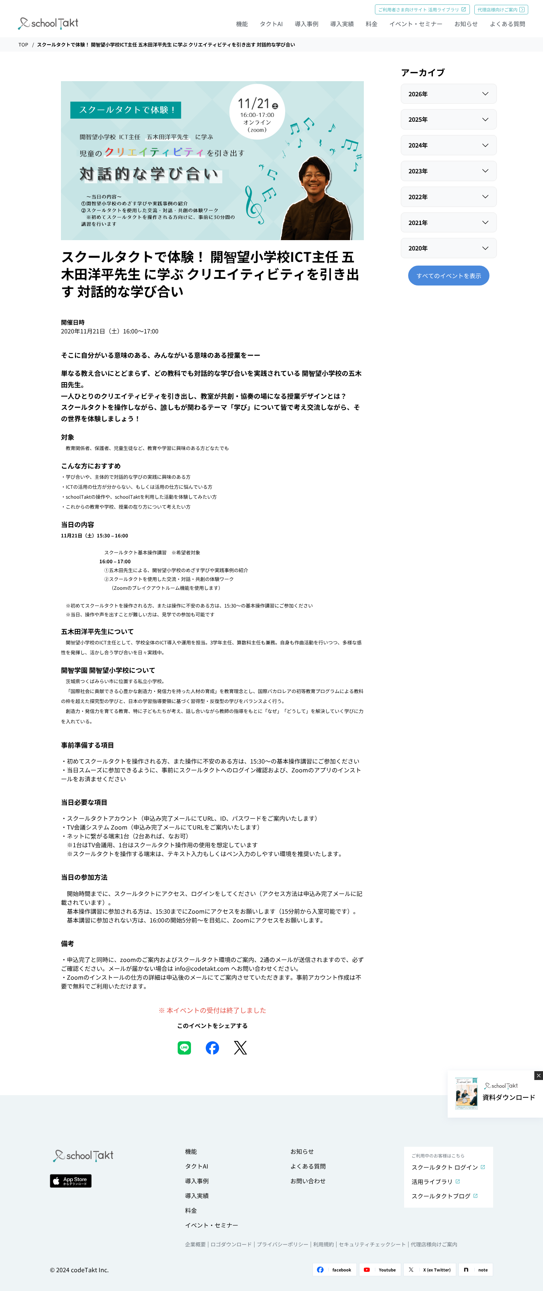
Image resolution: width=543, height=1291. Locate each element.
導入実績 (342, 23)
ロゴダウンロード (231, 1244)
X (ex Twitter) (437, 1270)
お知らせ (466, 23)
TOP (23, 44)
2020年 (418, 247)
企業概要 (195, 1244)
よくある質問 (507, 23)
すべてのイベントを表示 (448, 275)
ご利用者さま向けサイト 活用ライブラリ (418, 9)
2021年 (418, 222)
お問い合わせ (308, 1180)
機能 (242, 23)
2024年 (418, 145)
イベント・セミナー (416, 23)
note (483, 1270)
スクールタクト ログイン (444, 1167)
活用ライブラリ (432, 1181)
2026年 (418, 93)
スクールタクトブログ (441, 1195)
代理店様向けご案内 (498, 9)
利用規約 (323, 1244)
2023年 (418, 170)
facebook (341, 1270)
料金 (372, 23)
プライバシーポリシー (282, 1244)
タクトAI (271, 23)
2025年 (418, 119)
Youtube (387, 1270)
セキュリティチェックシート (372, 1244)
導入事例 (306, 23)
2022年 (418, 196)
